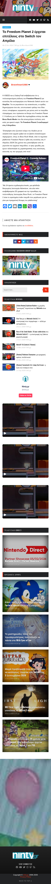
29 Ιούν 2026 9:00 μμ (23, 327)
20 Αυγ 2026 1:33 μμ (12, 713)
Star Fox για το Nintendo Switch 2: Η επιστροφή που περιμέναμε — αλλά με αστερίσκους (31, 321)
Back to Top (24, 881)
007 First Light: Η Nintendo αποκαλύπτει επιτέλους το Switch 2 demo (25, 708)
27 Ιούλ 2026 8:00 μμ (23, 313)
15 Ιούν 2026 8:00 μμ (23, 340)
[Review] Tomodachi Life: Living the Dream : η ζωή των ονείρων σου (31, 366)
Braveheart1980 (27, 45)
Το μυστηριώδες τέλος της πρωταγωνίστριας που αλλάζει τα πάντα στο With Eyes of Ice (22, 637)
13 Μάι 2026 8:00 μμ (23, 347)
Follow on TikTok (25, 395)
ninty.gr (26, 875)
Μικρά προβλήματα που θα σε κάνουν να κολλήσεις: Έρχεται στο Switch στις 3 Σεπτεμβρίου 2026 (25, 672)
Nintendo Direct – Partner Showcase (22, 561)
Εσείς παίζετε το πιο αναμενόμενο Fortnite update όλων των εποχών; (23, 603)
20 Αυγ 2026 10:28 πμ (12, 643)
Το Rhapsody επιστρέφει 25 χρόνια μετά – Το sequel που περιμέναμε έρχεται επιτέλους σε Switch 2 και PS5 (25, 742)
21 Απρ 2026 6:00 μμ (23, 370)
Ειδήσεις (6, 27)
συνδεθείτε (29, 226)
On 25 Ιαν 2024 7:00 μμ (10, 45)
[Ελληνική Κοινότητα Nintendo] (25, 12)
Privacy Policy (25, 877)
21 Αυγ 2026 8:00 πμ (12, 678)
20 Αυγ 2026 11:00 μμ (12, 748)
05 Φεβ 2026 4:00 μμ (12, 564)
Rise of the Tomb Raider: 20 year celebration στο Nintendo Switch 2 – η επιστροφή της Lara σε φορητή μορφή (32, 334)
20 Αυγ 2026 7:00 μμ (12, 608)
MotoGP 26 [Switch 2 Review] (25, 344)
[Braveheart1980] (5, 88)
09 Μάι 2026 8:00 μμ (23, 360)
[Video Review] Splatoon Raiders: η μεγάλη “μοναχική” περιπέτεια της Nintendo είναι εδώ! (31, 308)
